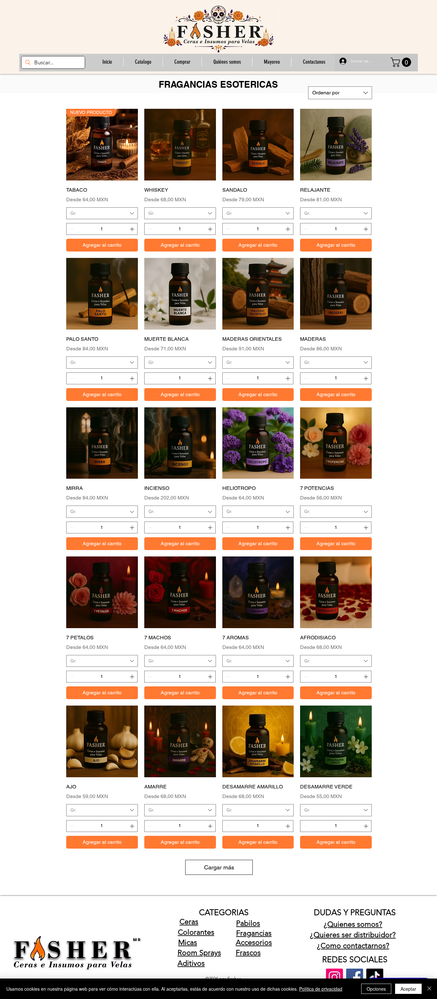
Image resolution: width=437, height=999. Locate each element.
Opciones (376, 989)
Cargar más (219, 867)
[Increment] (133, 229)
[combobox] (340, 92)
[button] (182, 62)
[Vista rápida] (180, 144)
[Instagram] (334, 977)
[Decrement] (71, 229)
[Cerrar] (429, 989)
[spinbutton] (102, 229)
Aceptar (408, 989)
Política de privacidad (320, 989)
